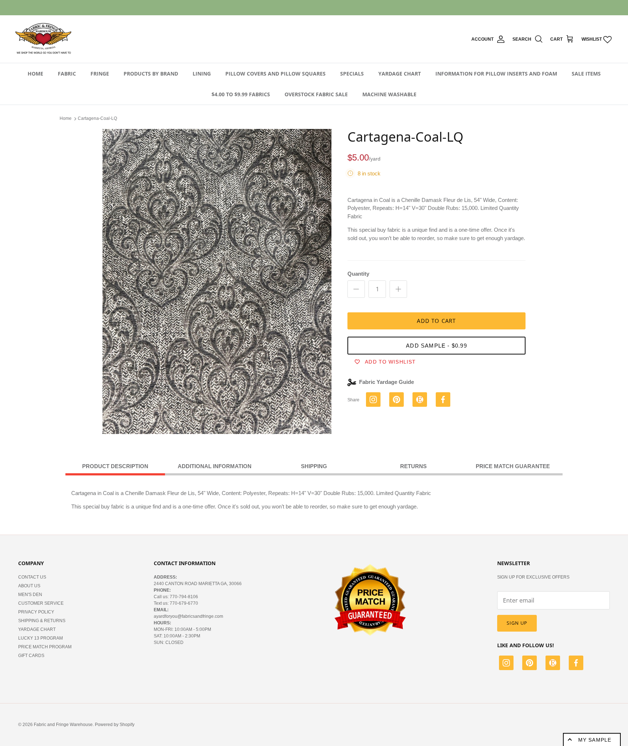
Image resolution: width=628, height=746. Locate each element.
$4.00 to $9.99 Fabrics (241, 94)
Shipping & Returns (41, 620)
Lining (202, 73)
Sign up (517, 623)
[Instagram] (506, 664)
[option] (216, 281)
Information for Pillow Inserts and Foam (496, 73)
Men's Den (30, 594)
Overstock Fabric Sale (316, 94)
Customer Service (41, 603)
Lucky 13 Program (40, 638)
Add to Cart (436, 320)
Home (35, 73)
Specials (352, 73)
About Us (29, 585)
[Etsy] (553, 664)
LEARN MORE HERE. (354, 8)
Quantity (358, 274)
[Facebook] (576, 664)
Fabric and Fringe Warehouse (63, 724)
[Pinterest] (529, 664)
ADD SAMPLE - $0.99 (436, 345)
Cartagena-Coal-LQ (97, 118)
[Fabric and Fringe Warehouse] (44, 39)
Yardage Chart (399, 73)
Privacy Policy (36, 612)
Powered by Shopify (114, 724)
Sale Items (586, 73)
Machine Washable (389, 94)
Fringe (99, 73)
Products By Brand (151, 73)
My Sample (594, 740)
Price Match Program (45, 646)
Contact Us (32, 577)
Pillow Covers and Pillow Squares (275, 73)
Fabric (67, 73)
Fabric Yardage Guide (386, 382)
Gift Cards (31, 655)
